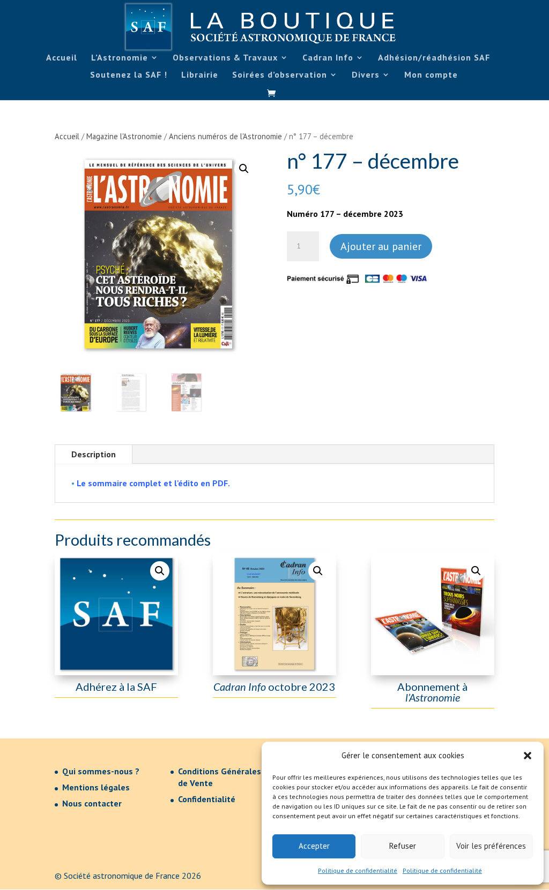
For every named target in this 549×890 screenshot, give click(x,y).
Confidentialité (206, 799)
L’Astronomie (119, 58)
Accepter (314, 846)
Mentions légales (96, 787)
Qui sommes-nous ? (100, 771)
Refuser (402, 846)
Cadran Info (327, 58)
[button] (527, 755)
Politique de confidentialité (357, 870)
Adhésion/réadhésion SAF (434, 58)
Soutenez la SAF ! (128, 75)
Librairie (199, 75)
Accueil (61, 58)
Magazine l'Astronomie (124, 136)
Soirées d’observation (279, 75)
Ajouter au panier (380, 246)
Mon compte (431, 75)
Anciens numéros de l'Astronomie (225, 136)
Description (93, 454)
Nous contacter (92, 803)
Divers (366, 75)
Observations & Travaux (225, 58)
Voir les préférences (491, 846)
